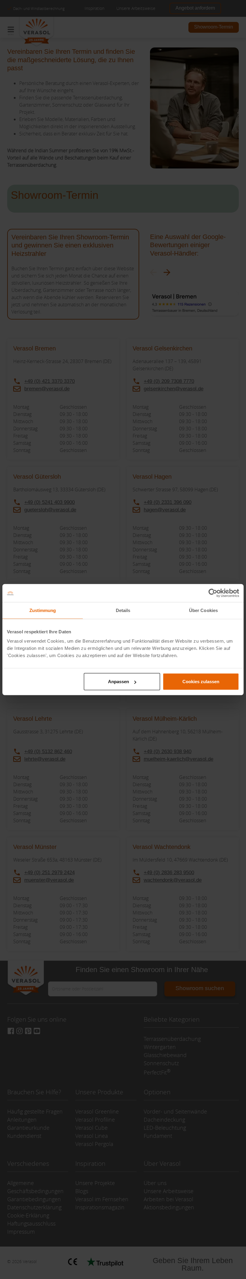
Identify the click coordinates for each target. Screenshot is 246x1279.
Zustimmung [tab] (42, 610)
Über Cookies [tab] (203, 610)
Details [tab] (123, 610)
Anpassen (118, 681)
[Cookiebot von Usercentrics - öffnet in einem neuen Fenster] (213, 592)
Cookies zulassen (200, 681)
